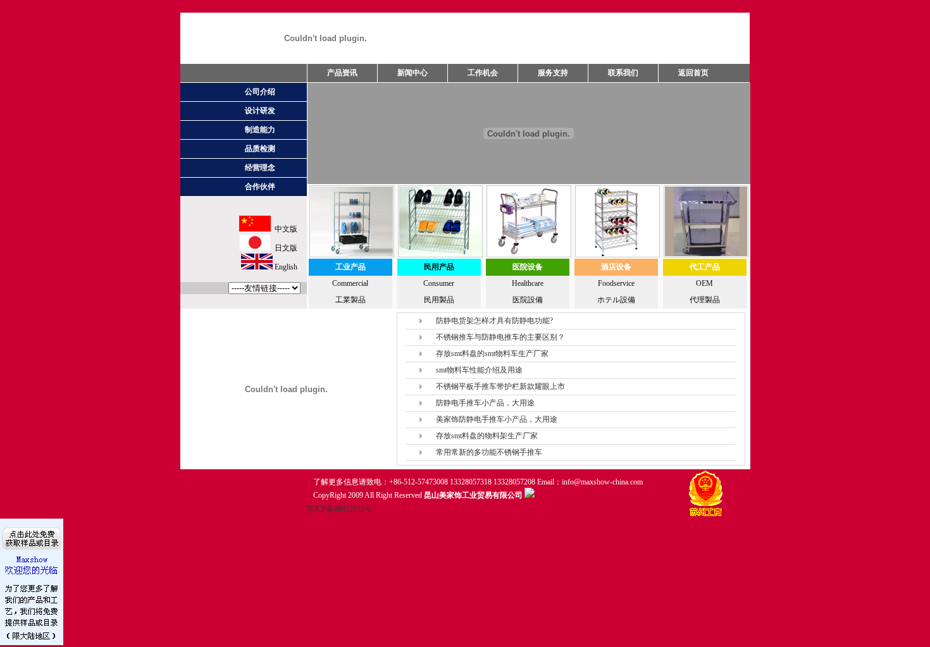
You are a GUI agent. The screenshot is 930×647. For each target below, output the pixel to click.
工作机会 (483, 72)
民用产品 (439, 266)
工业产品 (350, 266)
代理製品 (705, 299)
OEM (704, 283)
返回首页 (693, 72)
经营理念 (260, 167)
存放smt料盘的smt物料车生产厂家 (492, 353)
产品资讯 (342, 72)
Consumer (438, 283)
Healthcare (527, 283)
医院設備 (527, 299)
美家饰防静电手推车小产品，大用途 (496, 419)
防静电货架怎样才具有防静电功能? (494, 320)
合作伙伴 (260, 186)
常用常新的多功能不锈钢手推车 (489, 452)
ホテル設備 (616, 299)
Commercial (350, 283)
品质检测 (260, 148)
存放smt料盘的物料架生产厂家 (487, 435)
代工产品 (705, 266)
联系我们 (623, 72)
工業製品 (350, 299)
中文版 (284, 229)
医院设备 (527, 266)
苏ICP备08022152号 (339, 509)
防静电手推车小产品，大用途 (485, 402)
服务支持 (553, 72)
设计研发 (260, 110)
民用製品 (439, 299)
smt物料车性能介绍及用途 (479, 370)
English (285, 266)
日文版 (284, 247)
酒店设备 (616, 266)
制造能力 (260, 129)
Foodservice (616, 283)
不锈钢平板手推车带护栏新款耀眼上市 (500, 386)
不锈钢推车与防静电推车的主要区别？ (500, 337)
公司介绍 (260, 91)
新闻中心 (412, 72)
